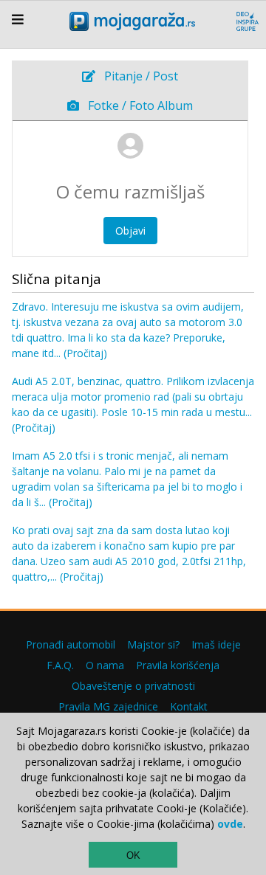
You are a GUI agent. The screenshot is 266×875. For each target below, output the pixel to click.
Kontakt (189, 706)
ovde (230, 824)
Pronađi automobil (70, 644)
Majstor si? (153, 644)
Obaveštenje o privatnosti (133, 686)
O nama (105, 665)
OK (133, 855)
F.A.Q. (60, 665)
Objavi (130, 231)
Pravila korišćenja (177, 665)
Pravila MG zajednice (108, 706)
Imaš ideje (216, 644)
